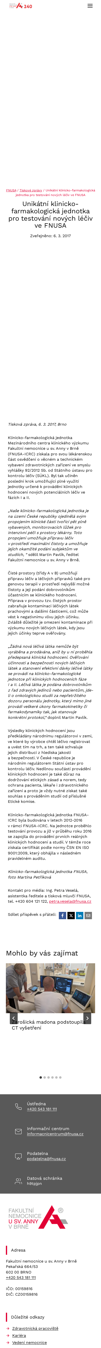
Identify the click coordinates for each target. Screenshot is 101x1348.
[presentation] (50, 988)
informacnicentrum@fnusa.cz (55, 1134)
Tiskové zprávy (31, 190)
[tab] (40, 1077)
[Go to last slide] (14, 1018)
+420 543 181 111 (42, 1109)
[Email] (88, 915)
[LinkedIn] (79, 915)
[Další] (87, 1018)
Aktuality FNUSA (28, 1042)
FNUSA (11, 190)
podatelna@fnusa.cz (46, 1158)
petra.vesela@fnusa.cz (70, 901)
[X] (71, 915)
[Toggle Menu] (90, 6)
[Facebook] (62, 915)
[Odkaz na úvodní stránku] (39, 1218)
